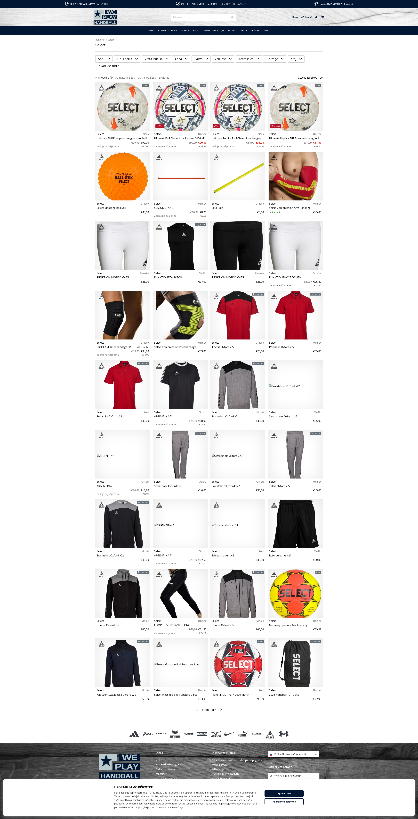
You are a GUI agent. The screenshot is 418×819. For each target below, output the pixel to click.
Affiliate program (220, 778)
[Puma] (243, 734)
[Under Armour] (283, 734)
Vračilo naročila (219, 764)
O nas (295, 17)
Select (111, 39)
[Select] (270, 734)
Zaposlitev (161, 774)
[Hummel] (188, 734)
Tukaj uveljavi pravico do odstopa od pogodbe (236, 760)
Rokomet (100, 39)
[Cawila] (161, 734)
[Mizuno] (216, 734)
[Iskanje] (232, 17)
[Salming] (256, 734)
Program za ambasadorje (225, 773)
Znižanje (164, 77)
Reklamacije (217, 769)
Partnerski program (165, 769)
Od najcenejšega (125, 77)
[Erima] (175, 734)
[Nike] (229, 734)
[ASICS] (148, 734)
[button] (226, 17)
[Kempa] (202, 734)
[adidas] (134, 734)
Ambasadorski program (168, 764)
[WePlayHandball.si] (125, 766)
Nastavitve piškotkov (166, 779)
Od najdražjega (147, 77)
